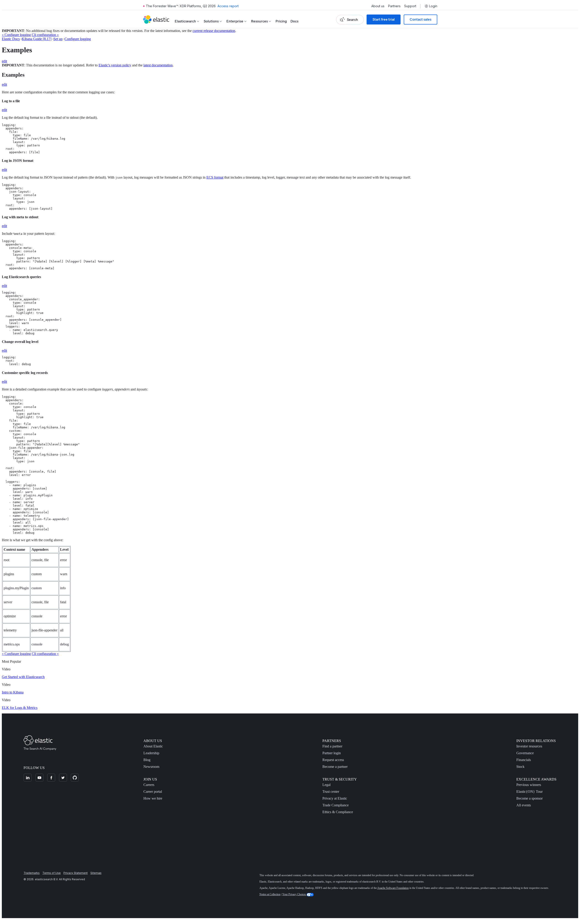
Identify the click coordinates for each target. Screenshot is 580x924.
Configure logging (78, 39)
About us (377, 6)
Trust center (330, 791)
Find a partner (332, 746)
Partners (394, 6)
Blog (146, 760)
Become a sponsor (529, 798)
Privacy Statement (75, 873)
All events (523, 805)
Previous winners (528, 785)
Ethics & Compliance (337, 812)
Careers (148, 785)
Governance (525, 753)
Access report (228, 6)
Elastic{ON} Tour (529, 791)
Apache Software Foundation (393, 888)
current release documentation (214, 31)
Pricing (281, 21)
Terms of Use (51, 873)
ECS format (214, 177)
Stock (520, 767)
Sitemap (96, 873)
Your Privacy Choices (294, 894)
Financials (523, 760)
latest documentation (158, 65)
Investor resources (529, 746)
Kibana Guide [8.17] (36, 39)
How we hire (152, 798)
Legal (326, 785)
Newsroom (151, 767)
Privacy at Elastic (334, 798)
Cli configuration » (45, 35)
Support (410, 6)
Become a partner (335, 767)
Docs (294, 21)
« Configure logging (16, 35)
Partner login (331, 753)
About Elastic (153, 746)
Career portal (152, 791)
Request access (333, 760)
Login (433, 6)
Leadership (151, 753)
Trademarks (32, 873)
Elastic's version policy (115, 65)
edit (4, 61)
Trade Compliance (335, 805)
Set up (58, 39)
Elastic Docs (11, 39)
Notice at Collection (269, 894)
